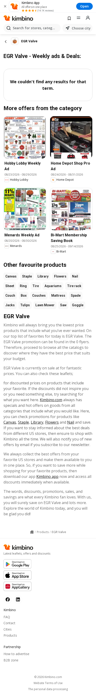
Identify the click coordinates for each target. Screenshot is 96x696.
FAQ (6, 617)
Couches (39, 295)
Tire (35, 286)
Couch (10, 295)
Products (10, 635)
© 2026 (48, 677)
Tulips (25, 305)
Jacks (10, 305)
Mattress (58, 295)
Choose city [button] (81, 28)
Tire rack (74, 286)
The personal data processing (48, 689)
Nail (75, 276)
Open (84, 6)
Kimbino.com (51, 399)
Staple (27, 276)
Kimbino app (47, 476)
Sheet (9, 286)
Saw (63, 305)
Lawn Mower (45, 305)
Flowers (60, 276)
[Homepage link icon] (32, 532)
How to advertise (16, 654)
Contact (9, 623)
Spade (76, 295)
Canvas (11, 276)
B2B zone (10, 660)
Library (43, 276)
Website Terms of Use (48, 683)
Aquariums (53, 286)
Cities (7, 629)
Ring (23, 286)
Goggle (77, 305)
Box (24, 295)
